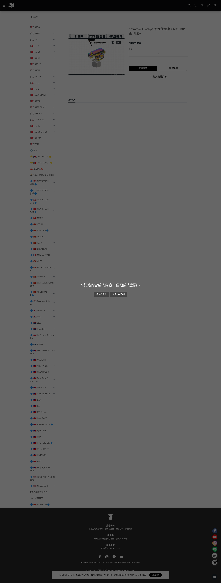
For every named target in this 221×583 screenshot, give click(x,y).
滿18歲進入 (101, 294)
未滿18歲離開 (118, 294)
